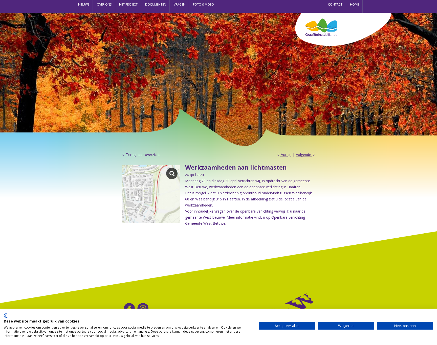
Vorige (285, 154)
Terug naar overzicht (142, 154)
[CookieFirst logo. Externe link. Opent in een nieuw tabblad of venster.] (6, 315)
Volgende (304, 154)
